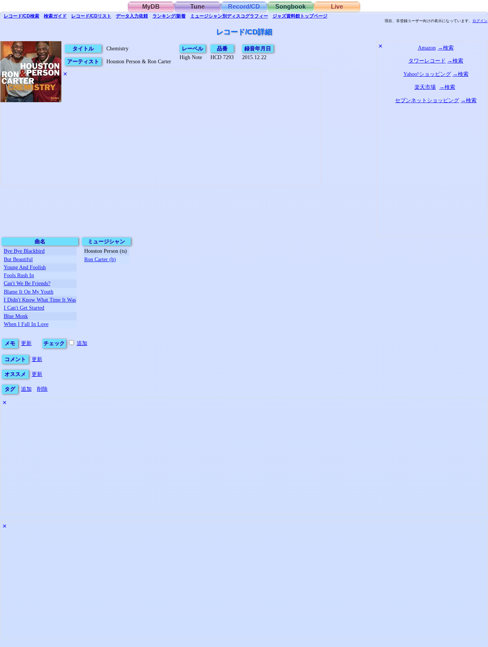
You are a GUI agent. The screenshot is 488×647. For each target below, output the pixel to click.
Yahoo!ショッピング (427, 74)
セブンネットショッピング (427, 100)
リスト (91, 16)
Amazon (427, 48)
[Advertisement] (160, 157)
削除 (42, 389)
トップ (300, 16)
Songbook (290, 6)
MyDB (151, 6)
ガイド (55, 16)
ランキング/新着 (169, 16)
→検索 (446, 48)
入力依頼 (132, 16)
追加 (82, 343)
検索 (21, 16)
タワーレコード (427, 61)
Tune (197, 6)
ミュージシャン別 (229, 16)
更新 (26, 343)
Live (337, 6)
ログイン (480, 21)
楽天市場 (425, 87)
